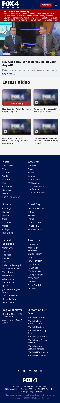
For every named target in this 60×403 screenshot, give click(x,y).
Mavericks (7, 215)
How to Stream (35, 260)
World (5, 176)
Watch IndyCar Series (38, 336)
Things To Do (34, 225)
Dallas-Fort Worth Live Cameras (36, 187)
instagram (30, 370)
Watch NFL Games (36, 317)
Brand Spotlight (35, 285)
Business (6, 190)
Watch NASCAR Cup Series (37, 331)
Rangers (6, 212)
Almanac (32, 176)
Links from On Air (36, 208)
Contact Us (33, 244)
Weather (33, 161)
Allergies (32, 172)
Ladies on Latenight (11, 265)
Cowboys (6, 208)
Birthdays (32, 212)
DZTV (5, 286)
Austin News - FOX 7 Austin (12, 321)
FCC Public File (34, 271)
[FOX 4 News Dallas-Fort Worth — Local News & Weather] (10, 4)
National (6, 172)
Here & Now (8, 302)
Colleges (6, 229)
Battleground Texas (11, 268)
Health (5, 193)
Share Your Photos (36, 192)
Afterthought (8, 279)
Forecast (32, 165)
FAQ (30, 257)
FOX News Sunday (11, 196)
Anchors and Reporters (33, 249)
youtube (35, 370)
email (41, 370)
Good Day (34, 204)
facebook (19, 370)
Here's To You (9, 299)
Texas (5, 169)
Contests (32, 281)
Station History (35, 253)
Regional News (12, 310)
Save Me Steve (35, 229)
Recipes (31, 215)
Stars (4, 218)
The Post (6, 254)
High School (8, 232)
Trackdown (7, 272)
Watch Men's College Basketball (37, 341)
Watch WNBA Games (38, 352)
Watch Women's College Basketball (36, 347)
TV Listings (33, 267)
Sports (6, 204)
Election (6, 179)
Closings (32, 169)
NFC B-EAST (8, 282)
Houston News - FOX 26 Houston (12, 315)
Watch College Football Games (35, 322)
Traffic (31, 218)
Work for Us (33, 264)
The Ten (6, 251)
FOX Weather (34, 183)
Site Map (32, 288)
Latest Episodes (8, 241)
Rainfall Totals (34, 179)
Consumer (7, 186)
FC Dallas (6, 222)
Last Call (6, 261)
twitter (24, 370)
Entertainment (34, 222)
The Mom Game (10, 295)
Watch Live (46, 5)
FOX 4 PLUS (33, 278)
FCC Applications (35, 274)
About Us (34, 240)
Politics (5, 183)
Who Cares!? (8, 275)
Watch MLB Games (37, 327)
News (6, 161)
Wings (5, 225)
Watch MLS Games (37, 355)
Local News (7, 165)
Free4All (6, 258)
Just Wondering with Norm (11, 290)
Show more (8, 73)
